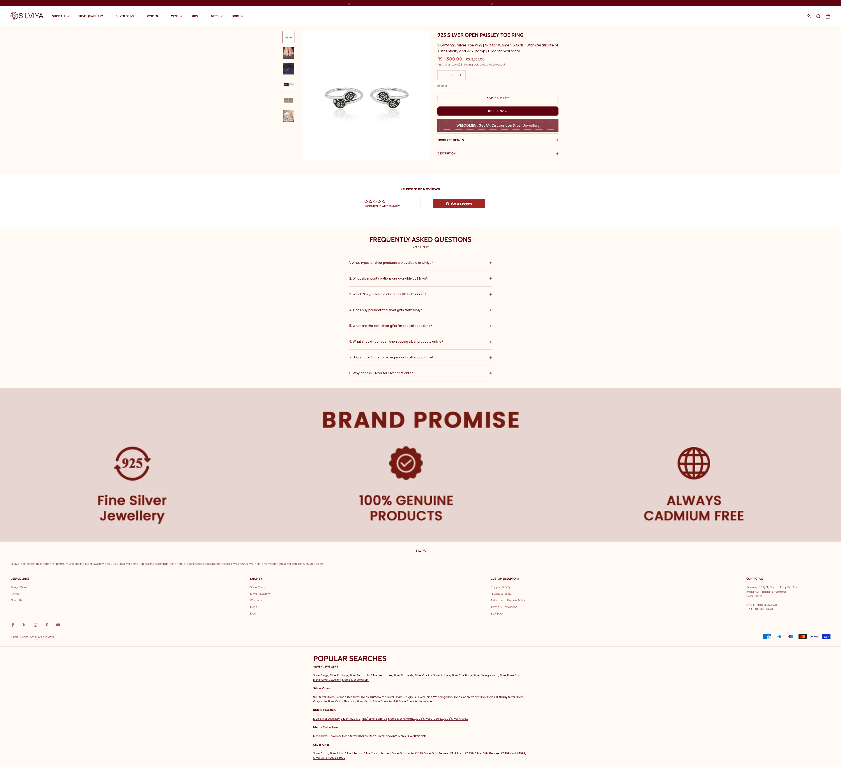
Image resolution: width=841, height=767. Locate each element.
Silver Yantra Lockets (377, 753)
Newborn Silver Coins (358, 701)
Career (15, 594)
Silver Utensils (354, 753)
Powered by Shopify (41, 636)
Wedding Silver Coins (447, 697)
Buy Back (497, 613)
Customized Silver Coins (386, 697)
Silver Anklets (441, 675)
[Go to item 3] (289, 69)
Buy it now (498, 111)
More (235, 16)
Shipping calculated (474, 64)
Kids (253, 613)
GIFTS (215, 16)
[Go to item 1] (289, 37)
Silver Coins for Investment (416, 701)
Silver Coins (258, 587)
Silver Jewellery (260, 594)
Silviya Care (19, 587)
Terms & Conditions (504, 607)
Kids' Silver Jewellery (355, 680)
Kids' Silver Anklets (456, 719)
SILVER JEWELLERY (90, 16)
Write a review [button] (459, 203)
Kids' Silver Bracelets (429, 719)
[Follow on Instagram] (35, 625)
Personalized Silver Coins (352, 697)
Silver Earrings (339, 675)
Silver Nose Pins (510, 675)
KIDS (194, 16)
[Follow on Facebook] (13, 625)
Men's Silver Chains (355, 736)
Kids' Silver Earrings (374, 719)
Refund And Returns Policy (508, 600)
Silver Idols (336, 753)
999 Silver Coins (324, 697)
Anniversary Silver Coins (479, 697)
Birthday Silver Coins (510, 697)
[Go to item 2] (289, 53)
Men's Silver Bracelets (412, 736)
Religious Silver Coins (418, 697)
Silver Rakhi (320, 753)
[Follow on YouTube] (58, 625)
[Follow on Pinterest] (47, 625)
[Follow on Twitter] (24, 625)
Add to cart (498, 98)
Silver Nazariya (350, 719)
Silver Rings (321, 675)
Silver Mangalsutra (485, 675)
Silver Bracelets (403, 675)
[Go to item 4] (289, 84)
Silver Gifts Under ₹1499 (407, 753)
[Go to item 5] (289, 100)
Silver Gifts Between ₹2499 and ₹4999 (500, 753)
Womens (256, 600)
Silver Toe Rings (461, 675)
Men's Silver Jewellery (327, 680)
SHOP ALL (58, 16)
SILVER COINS (125, 16)
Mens (253, 607)
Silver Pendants (359, 675)
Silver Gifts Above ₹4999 (329, 758)
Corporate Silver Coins (328, 701)
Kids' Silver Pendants (401, 719)
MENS (174, 16)
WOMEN (152, 16)
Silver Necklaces (381, 675)
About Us (16, 600)
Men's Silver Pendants (383, 736)
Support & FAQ (500, 587)
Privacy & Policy (501, 594)
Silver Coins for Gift (385, 701)
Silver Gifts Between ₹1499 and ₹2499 (449, 753)
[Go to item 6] (289, 116)
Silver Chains (423, 675)
